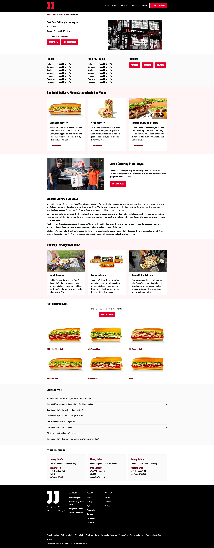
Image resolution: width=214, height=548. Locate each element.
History (89, 502)
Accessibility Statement (109, 535)
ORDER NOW (138, 146)
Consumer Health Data (153, 535)
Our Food (90, 498)
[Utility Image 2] (62, 511)
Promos (108, 498)
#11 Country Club (135, 349)
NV (58, 14)
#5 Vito (132, 378)
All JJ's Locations (139, 535)
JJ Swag (107, 506)
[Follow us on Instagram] (55, 507)
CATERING (114, 6)
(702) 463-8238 (96, 468)
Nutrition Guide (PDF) (76, 513)
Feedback (90, 522)
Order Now (53, 42)
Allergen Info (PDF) (76, 509)
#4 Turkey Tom (52, 378)
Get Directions (70, 42)
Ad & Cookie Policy (67, 535)
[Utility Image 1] (51, 511)
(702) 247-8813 (55, 468)
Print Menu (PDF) (75, 498)
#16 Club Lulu (93, 378)
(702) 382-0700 (137, 468)
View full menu (107, 314)
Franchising (91, 510)
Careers (90, 514)
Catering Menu (118, 184)
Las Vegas (64, 14)
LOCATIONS (124, 6)
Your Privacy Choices (93, 535)
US (54, 14)
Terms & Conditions (53, 535)
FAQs (88, 506)
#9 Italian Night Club (55, 349)
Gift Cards (108, 502)
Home (49, 14)
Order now (56, 146)
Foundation (91, 518)
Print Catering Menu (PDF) (76, 503)
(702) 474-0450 (62, 36)
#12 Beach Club (94, 349)
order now (97, 146)
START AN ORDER (158, 6)
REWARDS (133, 6)
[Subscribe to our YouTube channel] (59, 507)
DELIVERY (160, 65)
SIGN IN (144, 6)
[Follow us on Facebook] (51, 507)
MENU (107, 6)
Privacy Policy (79, 535)
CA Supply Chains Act (125, 535)
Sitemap (49, 539)
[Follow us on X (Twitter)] (47, 507)
